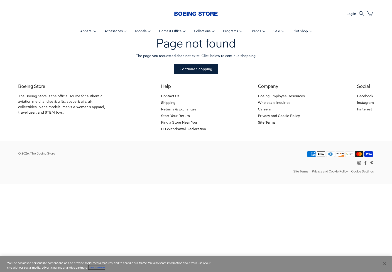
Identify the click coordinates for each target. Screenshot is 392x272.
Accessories (114, 31)
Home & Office (170, 31)
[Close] (385, 264)
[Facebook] (365, 163)
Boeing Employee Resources (281, 96)
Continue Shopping (196, 69)
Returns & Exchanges (178, 109)
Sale (277, 31)
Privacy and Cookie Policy (279, 116)
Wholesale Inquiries (274, 102)
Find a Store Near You (179, 122)
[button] (361, 13)
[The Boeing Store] (196, 14)
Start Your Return (175, 116)
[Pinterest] (372, 163)
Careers (264, 109)
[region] (196, 264)
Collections (202, 31)
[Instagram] (359, 163)
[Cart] (370, 13)
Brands (255, 31)
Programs (230, 31)
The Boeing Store (42, 153)
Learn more (97, 267)
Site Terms (267, 122)
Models (141, 31)
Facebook (365, 96)
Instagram (365, 102)
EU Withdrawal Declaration (183, 129)
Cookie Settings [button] (362, 171)
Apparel (86, 31)
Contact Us (170, 96)
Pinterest (364, 109)
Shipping (168, 102)
